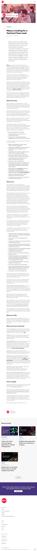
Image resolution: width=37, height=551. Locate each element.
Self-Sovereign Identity (25, 172)
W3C (19, 168)
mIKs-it (24, 358)
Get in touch (18, 491)
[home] (3, 2)
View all (18, 477)
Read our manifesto (17, 89)
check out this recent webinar (18, 348)
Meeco (8, 65)
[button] (34, 2)
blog (25, 332)
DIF (21, 168)
